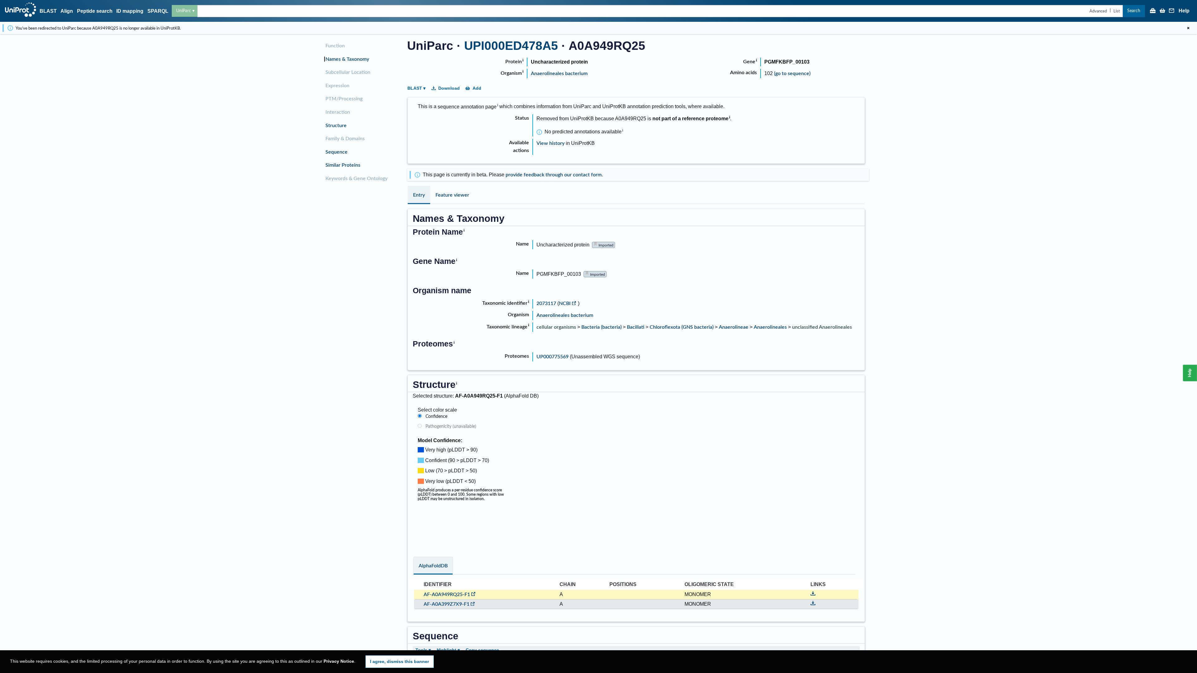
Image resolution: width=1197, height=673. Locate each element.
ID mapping (129, 11)
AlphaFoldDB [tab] (433, 565)
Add (477, 88)
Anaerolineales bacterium (559, 73)
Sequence (336, 152)
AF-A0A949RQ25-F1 (447, 594)
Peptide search (95, 11)
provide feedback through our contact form (554, 174)
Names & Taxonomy (347, 59)
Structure (336, 125)
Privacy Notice (339, 661)
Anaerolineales (770, 327)
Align (66, 11)
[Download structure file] (812, 594)
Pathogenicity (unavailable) (450, 426)
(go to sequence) (792, 73)
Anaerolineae (733, 327)
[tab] (419, 195)
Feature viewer (452, 195)
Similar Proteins (342, 165)
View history (550, 143)
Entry (419, 195)
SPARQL (157, 11)
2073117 (546, 303)
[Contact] (1172, 11)
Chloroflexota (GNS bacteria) (682, 327)
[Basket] (1162, 11)
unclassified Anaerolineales (822, 327)
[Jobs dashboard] (1153, 11)
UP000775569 (552, 356)
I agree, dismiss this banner (399, 661)
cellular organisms (556, 327)
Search (1133, 10)
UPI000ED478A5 (511, 45)
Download (449, 88)
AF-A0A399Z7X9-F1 (446, 604)
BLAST (48, 11)
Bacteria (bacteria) (601, 327)
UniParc (183, 10)
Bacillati (635, 327)
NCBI (565, 303)
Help (1184, 10)
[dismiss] (1188, 28)
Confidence (436, 416)
